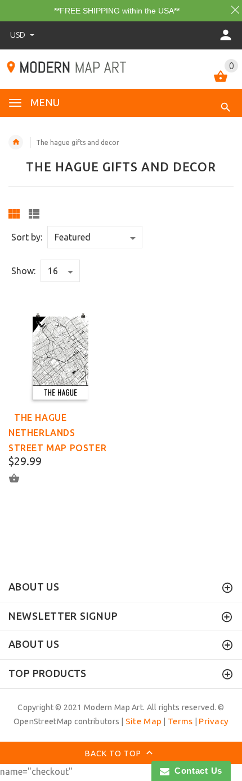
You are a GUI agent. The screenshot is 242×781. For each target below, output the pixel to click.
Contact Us (195, 770)
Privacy (213, 721)
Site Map (144, 721)
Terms (180, 721)
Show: (23, 271)
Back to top (114, 753)
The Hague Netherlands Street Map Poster (57, 432)
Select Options (21, 478)
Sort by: (26, 237)
